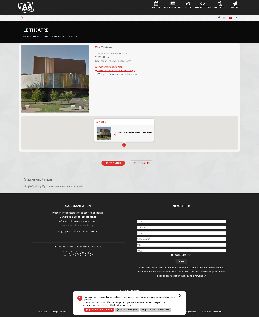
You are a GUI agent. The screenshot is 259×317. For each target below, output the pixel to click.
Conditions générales (187, 311)
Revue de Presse (172, 7)
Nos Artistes (202, 7)
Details (117, 135)
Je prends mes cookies (100, 309)
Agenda (156, 7)
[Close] (150, 122)
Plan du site (42, 311)
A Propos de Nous (59, 311)
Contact (235, 7)
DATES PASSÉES (141, 163)
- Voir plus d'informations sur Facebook (116, 74)
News (188, 7)
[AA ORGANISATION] (26, 12)
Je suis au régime (129, 309)
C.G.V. (189, 254)
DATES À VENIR (113, 163)
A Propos (219, 7)
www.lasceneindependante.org (77, 225)
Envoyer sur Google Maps (110, 66)
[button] (124, 145)
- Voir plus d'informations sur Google (116, 70)
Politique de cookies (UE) (211, 311)
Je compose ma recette (157, 309)
